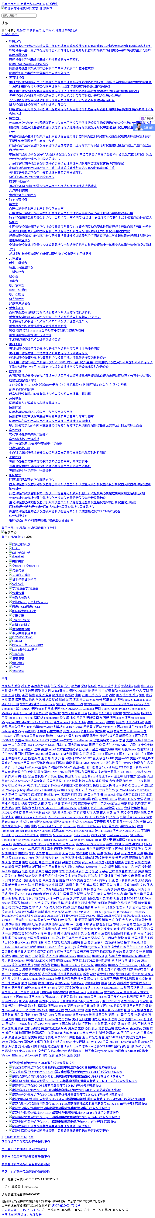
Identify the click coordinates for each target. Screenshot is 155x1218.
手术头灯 (36, 339)
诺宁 (96, 884)
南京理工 (21, 1037)
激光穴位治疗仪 (132, 154)
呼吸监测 (71, 30)
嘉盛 (25, 907)
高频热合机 (28, 493)
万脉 (116, 898)
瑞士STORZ (87, 960)
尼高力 (98, 942)
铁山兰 (138, 753)
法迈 (49, 956)
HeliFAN (146, 713)
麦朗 (146, 690)
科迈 (150, 762)
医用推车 (15, 416)
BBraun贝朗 (35, 645)
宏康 (111, 857)
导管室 (13, 204)
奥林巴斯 (30, 633)
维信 (123, 898)
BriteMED (24, 839)
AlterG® (56, 826)
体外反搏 (33, 231)
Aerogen (53, 817)
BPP (102, 762)
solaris (119, 808)
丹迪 (5, 794)
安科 (150, 938)
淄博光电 (93, 898)
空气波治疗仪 (30, 122)
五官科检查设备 (19, 100)
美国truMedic (68, 808)
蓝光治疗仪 (16, 299)
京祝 (91, 862)
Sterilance (24, 781)
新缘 (42, 956)
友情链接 (20, 1164)
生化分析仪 (128, 502)
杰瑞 (140, 749)
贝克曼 (72, 1028)
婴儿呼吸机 (80, 50)
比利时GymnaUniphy (24, 978)
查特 (67, 933)
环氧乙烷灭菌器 (56, 461)
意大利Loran (131, 731)
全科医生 (85, 1019)
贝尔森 (46, 889)
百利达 (142, 1023)
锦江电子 (84, 803)
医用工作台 (46, 412)
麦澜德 (18, 1028)
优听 (127, 903)
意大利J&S (26, 821)
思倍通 (16, 862)
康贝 (18, 969)
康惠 (117, 889)
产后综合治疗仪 (98, 145)
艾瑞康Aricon (69, 1046)
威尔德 (9, 924)
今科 (127, 808)
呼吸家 (111, 821)
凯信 (71, 866)
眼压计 (49, 86)
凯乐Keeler (33, 606)
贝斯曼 (34, 992)
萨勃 (33, 947)
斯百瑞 (36, 866)
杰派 (54, 912)
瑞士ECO (8, 942)
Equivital (107, 912)
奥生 (147, 969)
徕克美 (75, 686)
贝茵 (127, 987)
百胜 (21, 753)
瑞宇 (55, 924)
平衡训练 (15, 141)
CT (30, 384)
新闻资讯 (38, 528)
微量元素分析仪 (92, 484)
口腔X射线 (137, 109)
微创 (17, 686)
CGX (82, 915)
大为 (64, 866)
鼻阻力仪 (60, 100)
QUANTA (112, 817)
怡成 (40, 903)
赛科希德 (123, 983)
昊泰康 (6, 772)
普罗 (118, 857)
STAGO (71, 880)
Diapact (64, 817)
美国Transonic (134, 1019)
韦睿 (111, 920)
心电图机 (48, 30)
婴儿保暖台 (16, 294)
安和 (145, 907)
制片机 (122, 493)
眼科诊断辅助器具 (82, 82)
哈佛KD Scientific (86, 866)
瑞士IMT (147, 758)
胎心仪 (13, 276)
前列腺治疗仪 (79, 353)
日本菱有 (54, 866)
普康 (105, 857)
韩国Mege (18, 731)
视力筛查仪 (37, 86)
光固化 (74, 109)
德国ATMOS (120, 767)
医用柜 (68, 412)
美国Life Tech (134, 740)
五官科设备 (16, 77)
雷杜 (145, 920)
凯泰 (147, 889)
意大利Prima (131, 992)
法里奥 (82, 978)
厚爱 (131, 803)
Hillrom (70, 924)
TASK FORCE (11, 848)
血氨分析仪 (37, 484)
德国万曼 (33, 938)
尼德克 (64, 996)
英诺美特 (8, 951)
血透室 (13, 312)
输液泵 (62, 425)
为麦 (124, 875)
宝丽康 (141, 776)
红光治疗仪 (137, 145)
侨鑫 (87, 1005)
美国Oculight (100, 956)
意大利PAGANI (140, 983)
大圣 (24, 758)
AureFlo (50, 1019)
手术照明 (15, 339)
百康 (5, 717)
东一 (104, 938)
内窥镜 (110, 375)
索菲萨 (42, 933)
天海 (123, 924)
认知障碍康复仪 (92, 163)
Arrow (116, 744)
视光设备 (15, 95)
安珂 (137, 929)
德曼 (38, 690)
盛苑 (144, 1014)
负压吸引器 (122, 46)
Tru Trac (28, 717)
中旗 (105, 1019)
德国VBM (8, 969)
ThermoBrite (51, 717)
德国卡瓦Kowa (51, 969)
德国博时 (117, 933)
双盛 (21, 767)
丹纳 (123, 817)
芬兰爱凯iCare (116, 996)
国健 (66, 894)
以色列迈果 (19, 744)
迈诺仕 (33, 862)
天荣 (25, 812)
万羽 (49, 898)
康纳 (141, 871)
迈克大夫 (106, 785)
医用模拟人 (16, 403)
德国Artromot (77, 992)
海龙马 (114, 735)
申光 (5, 866)
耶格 (107, 1023)
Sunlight (131, 839)
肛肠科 (13, 479)
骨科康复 (15, 172)
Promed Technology (27, 830)
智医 (42, 808)
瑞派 (21, 875)
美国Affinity (130, 956)
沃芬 (8, 907)
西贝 (77, 889)
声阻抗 (37, 104)
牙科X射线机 (98, 384)
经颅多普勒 (119, 226)
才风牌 (132, 871)
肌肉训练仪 (128, 136)
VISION (50, 744)
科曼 (102, 1032)
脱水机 (77, 493)
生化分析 (15, 502)
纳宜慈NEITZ (73, 1032)
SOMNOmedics (89, 762)
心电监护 (115, 213)
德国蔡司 (17, 987)
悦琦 (96, 785)
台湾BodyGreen (43, 726)
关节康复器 (65, 172)
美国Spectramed (103, 726)
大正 (41, 803)
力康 (146, 1028)
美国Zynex (121, 726)
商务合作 (8, 1164)
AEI (89, 912)
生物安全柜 (28, 466)
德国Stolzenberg (135, 717)
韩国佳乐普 (69, 978)
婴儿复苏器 (16, 285)
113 (20, 1137)
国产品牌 (120, 1046)
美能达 (33, 1001)
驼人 (139, 690)
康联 (32, 880)
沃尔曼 (110, 762)
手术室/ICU (16, 308)
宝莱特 (88, 929)
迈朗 (81, 907)
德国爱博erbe (17, 785)
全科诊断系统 (73, 244)
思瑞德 (108, 686)
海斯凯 (9, 817)
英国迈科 (137, 785)
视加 (76, 951)
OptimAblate (78, 722)
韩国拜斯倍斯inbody (54, 1028)
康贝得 (82, 794)
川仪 (21, 884)
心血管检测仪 (82, 226)
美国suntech (107, 794)
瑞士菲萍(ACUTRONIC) (120, 772)
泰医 (133, 799)
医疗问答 (39, 4)
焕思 (125, 857)
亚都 (119, 821)
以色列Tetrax (95, 992)
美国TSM (18, 956)
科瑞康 (42, 1046)
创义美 (23, 1001)
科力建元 (97, 969)
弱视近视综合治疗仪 (50, 91)
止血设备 (42, 330)
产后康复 (15, 145)
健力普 (12, 690)
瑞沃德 (111, 894)
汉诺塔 (12, 781)
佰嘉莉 (82, 920)
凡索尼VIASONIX (20, 894)
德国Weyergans (133, 704)
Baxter (109, 776)
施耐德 (94, 1005)
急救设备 (15, 46)
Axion (114, 708)
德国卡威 (21, 1019)
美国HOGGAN (47, 947)
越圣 (95, 749)
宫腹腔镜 (21, 380)
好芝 (69, 898)
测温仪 (116, 231)
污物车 (89, 416)
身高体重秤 (122, 244)
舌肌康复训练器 (56, 136)
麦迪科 (135, 987)
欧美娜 (64, 717)
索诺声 (65, 794)
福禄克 (108, 929)
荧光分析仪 (89, 497)
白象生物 (121, 871)
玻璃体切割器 (73, 91)
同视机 (49, 82)
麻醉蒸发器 (62, 59)
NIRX (99, 915)
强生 (21, 584)
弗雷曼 (66, 862)
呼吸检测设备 (18, 235)
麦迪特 (31, 951)
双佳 (121, 1019)
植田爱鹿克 (123, 794)
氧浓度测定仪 (94, 235)
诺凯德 (148, 947)
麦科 (75, 1019)
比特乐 (65, 929)
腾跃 (48, 924)
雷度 (124, 1014)
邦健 (54, 758)
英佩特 (102, 903)
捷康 (8, 929)
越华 (32, 695)
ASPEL (6, 835)
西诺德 (60, 762)
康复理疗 (15, 118)
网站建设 (20, 1214)
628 (31, 1137)
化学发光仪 (59, 497)
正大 (103, 812)
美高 (124, 803)
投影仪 (74, 95)
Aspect (89, 740)
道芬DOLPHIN (103, 1046)
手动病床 (73, 421)
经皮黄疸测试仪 (19, 303)
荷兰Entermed (124, 762)
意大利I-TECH (74, 1010)
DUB (15, 704)
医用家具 (15, 412)
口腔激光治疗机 (59, 109)
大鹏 (83, 898)
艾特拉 (133, 951)
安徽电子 (84, 808)
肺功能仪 (33, 235)
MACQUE (105, 713)
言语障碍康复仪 (113, 163)
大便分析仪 (35, 506)
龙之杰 (59, 1019)
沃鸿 (68, 857)
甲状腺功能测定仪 (42, 100)
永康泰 (41, 731)
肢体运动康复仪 (110, 136)
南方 (99, 717)
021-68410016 (10, 34)
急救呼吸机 (49, 50)
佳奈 (107, 947)
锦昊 (137, 812)
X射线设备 (16, 384)
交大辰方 (44, 1051)
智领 (144, 875)
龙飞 (24, 772)
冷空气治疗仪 (127, 122)
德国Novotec (92, 704)
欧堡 (15, 965)
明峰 (55, 699)
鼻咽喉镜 (88, 375)
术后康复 (15, 195)
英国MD (113, 826)
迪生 (60, 894)
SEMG (148, 772)
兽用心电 (88, 213)
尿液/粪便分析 (18, 506)
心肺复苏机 (43, 46)
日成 (84, 713)
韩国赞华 (125, 735)
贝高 (148, 880)
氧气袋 (89, 68)
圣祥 (25, 695)
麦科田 (136, 907)
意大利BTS (118, 947)
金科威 (55, 929)
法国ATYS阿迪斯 (79, 799)
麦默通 (148, 799)
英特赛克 (37, 686)
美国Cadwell (103, 767)
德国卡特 (68, 713)
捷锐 (137, 762)
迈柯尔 (107, 744)
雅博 (105, 781)
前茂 (61, 920)
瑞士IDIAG (23, 708)
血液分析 (15, 484)
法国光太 (115, 956)
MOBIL (87, 785)
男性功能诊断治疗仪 (62, 348)
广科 (131, 866)
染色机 (131, 493)
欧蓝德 (109, 1028)
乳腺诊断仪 (83, 357)
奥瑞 (55, 871)
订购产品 (20, 1171)
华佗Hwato (86, 1046)
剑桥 (140, 772)
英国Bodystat (52, 790)
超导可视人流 (66, 357)
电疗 (51, 186)
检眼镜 (96, 86)
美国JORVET (124, 753)
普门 (8, 1032)
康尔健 (37, 894)
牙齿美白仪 (28, 109)
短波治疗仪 (62, 127)
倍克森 (41, 951)
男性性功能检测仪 (88, 348)
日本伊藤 (134, 960)
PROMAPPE (23, 722)
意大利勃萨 (123, 880)
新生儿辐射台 (18, 262)
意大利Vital (46, 1014)
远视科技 (8, 686)
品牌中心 (26, 528)
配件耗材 (36, 425)
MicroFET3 (52, 808)
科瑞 (115, 960)
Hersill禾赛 (82, 735)
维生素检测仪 (33, 511)
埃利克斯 (73, 812)
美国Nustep (93, 1001)
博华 (89, 884)
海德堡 (26, 969)
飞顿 (25, 880)
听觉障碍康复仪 (53, 163)
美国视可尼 (15, 749)
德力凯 (65, 942)
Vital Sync (51, 776)
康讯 (78, 695)
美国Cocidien (34, 790)
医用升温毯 (31, 127)
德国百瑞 (25, 1032)
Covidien (79, 740)
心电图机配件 (49, 253)
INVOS (83, 817)
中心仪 (25, 95)
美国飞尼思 (139, 735)
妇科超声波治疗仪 (39, 362)
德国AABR (106, 758)
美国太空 (84, 938)
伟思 (150, 1023)
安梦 (87, 894)
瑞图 (138, 875)
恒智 (120, 942)
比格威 (22, 803)
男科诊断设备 (18, 348)
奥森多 (108, 889)
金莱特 (72, 875)
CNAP (148, 844)
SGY (142, 794)
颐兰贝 (110, 722)
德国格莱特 (138, 938)
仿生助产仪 (105, 362)
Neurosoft (45, 830)
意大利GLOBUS (16, 1023)
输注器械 (15, 425)
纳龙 (28, 875)
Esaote (51, 704)
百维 (32, 889)
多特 (130, 812)
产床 (24, 421)
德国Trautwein (96, 722)
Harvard (93, 776)
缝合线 (68, 321)
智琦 (106, 699)
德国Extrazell (125, 699)
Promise (124, 708)
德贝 (88, 749)
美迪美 (84, 951)
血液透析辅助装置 (30, 312)
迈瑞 (21, 671)
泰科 (134, 933)
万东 (98, 695)
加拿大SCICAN (133, 781)
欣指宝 (33, 799)
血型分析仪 (74, 484)
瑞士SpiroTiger (66, 947)
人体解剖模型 (60, 73)
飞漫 (134, 903)
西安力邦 (86, 812)
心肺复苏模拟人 (49, 403)
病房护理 (15, 398)
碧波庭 (77, 753)
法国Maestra (62, 983)
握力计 (71, 136)
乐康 (130, 929)
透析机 (86, 312)
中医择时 (14, 758)
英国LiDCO (38, 844)
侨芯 (81, 857)
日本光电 (30, 579)
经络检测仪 (22, 159)
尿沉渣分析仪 (70, 506)
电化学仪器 (54, 443)
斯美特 (76, 1023)
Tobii (75, 912)
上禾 (117, 686)
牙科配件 (42, 109)
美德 (80, 880)
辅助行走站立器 (80, 168)
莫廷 (61, 987)
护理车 (34, 416)
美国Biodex (20, 996)
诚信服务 (44, 1141)
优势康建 (141, 803)
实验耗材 (15, 439)
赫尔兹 (25, 903)
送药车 (62, 416)
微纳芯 (46, 699)
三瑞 (74, 933)
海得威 (38, 717)
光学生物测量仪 (123, 82)
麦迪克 (94, 951)
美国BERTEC (51, 996)
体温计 (86, 217)
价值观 (30, 1149)
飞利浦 (25, 620)
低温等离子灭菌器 (33, 461)
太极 (141, 880)
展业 (42, 978)
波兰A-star (87, 731)
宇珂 (35, 884)
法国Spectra (79, 987)
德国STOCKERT (75, 848)
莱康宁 (98, 929)
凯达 (150, 884)
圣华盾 (40, 853)
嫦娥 (58, 862)
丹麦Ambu (87, 965)
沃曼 (80, 894)
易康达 (46, 880)
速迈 (61, 912)
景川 (11, 889)
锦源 (60, 686)
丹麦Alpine (144, 790)
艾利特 (136, 920)
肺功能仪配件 (48, 235)
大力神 (126, 920)
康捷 (116, 929)
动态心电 (127, 213)
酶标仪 (101, 497)
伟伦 (21, 570)
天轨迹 (6, 776)
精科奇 (92, 686)
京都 (110, 731)
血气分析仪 (65, 502)
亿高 (120, 894)
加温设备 (51, 317)
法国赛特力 (101, 740)
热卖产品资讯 (11, 4)
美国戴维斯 (103, 960)
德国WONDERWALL (68, 708)
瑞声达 (90, 767)
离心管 (25, 439)
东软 (5, 690)
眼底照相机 (84, 86)
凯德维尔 (11, 853)
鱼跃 (21, 663)
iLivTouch (28, 857)
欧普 (74, 803)
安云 (85, 862)
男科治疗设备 (18, 353)
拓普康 (25, 575)
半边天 (29, 690)
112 (16, 1137)
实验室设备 (16, 434)
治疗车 (80, 416)
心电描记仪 (28, 213)
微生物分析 (16, 511)
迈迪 (68, 903)
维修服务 (44, 1156)
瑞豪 (75, 781)
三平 (105, 695)
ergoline (109, 915)
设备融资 (44, 1164)
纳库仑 (103, 880)
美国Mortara (22, 942)
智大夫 (49, 857)
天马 (18, 866)
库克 (14, 776)
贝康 (112, 880)
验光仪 (116, 95)
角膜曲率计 (62, 82)
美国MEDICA (134, 844)
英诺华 (120, 722)
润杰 (119, 695)
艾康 (140, 853)
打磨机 (110, 109)
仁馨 (76, 884)
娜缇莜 (108, 875)
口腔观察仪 (122, 109)
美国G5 (113, 965)
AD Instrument (47, 799)
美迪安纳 (20, 951)
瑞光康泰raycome (96, 1051)
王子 (143, 996)
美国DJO (108, 1041)
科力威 (76, 862)
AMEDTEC (31, 835)
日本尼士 (72, 938)
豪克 (73, 894)
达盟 (18, 912)
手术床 (22, 335)
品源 (101, 686)
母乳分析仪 (34, 357)
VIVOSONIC (83, 758)
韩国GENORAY (61, 767)
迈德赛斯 (106, 951)
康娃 (55, 1023)
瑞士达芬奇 (21, 992)
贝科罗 (6, 767)
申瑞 (116, 924)
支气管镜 (142, 375)
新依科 (89, 857)
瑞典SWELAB (135, 722)
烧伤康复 (15, 177)
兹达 (125, 951)
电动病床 (85, 421)
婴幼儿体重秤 (18, 290)
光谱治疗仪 (90, 362)
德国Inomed (48, 749)
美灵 (131, 1014)
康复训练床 (143, 136)
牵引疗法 (60, 186)
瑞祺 (118, 866)
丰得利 (56, 853)
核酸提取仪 (89, 511)
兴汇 (118, 920)
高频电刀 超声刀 (90, 317)
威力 (86, 974)
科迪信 (99, 875)
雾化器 (22, 55)
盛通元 (132, 889)
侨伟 (46, 894)
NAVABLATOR (42, 722)
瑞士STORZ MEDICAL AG (105, 987)
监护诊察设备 (18, 199)
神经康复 (15, 136)
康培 (25, 862)
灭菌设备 (15, 461)
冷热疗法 (91, 186)
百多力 (45, 965)
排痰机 (59, 30)
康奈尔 (104, 735)
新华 (42, 884)
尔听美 (25, 624)
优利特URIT (76, 1051)
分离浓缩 (15, 448)
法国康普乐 (38, 781)
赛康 (91, 942)
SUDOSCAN (96, 817)
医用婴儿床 (59, 421)
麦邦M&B (31, 588)
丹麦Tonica (31, 1014)
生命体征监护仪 (102, 217)
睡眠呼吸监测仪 (19, 240)
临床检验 (15, 475)
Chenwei (88, 839)
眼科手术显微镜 (92, 91)
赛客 (57, 942)
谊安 (21, 658)
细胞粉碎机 (28, 452)
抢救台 (13, 281)
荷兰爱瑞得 (54, 731)
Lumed (106, 708)
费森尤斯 (110, 969)
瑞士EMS (146, 987)
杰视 (55, 956)
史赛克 (138, 969)
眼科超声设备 (36, 82)
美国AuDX (122, 758)
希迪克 (25, 686)
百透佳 (29, 753)
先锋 (61, 903)
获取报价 (68, 1063)
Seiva (77, 835)
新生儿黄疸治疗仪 (21, 267)
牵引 (39, 172)
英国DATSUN (115, 844)
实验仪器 (15, 430)
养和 (138, 866)
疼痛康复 (15, 122)
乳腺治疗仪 (101, 366)
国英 (87, 880)
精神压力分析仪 (101, 231)
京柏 (35, 808)
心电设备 (15, 213)
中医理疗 (15, 154)
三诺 (34, 903)
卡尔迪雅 (35, 812)
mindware (126, 912)
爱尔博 (90, 848)
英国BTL (114, 1014)
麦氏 (96, 758)
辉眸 (5, 884)
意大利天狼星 (106, 974)
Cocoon (39, 744)
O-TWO (27, 637)
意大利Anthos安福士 (55, 690)
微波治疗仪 (46, 127)
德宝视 (15, 983)
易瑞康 (127, 907)
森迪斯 (99, 772)
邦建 (93, 974)
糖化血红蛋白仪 (83, 502)
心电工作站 (101, 213)
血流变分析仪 (112, 484)
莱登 (24, 983)
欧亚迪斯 (28, 912)
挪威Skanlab (63, 960)
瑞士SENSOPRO (112, 704)
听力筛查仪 (59, 104)
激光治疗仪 (95, 127)
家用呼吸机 (95, 50)
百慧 (21, 690)
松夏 (39, 880)
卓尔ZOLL (33, 566)
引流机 (70, 330)
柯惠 (81, 933)
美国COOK (47, 938)
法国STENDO (130, 1001)
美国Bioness (21, 735)
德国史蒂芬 (134, 1005)
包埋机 (113, 493)
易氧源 (15, 772)
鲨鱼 (110, 884)
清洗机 (40, 375)
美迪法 (70, 871)
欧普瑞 (100, 924)
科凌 (130, 969)
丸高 (95, 1010)
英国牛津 (94, 794)
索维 (21, 557)
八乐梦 (39, 1019)
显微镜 (77, 452)
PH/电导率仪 (38, 443)
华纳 (39, 907)
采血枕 (56, 520)
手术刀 (49, 321)
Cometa (21, 915)
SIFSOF (61, 704)
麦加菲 (45, 785)
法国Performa (48, 987)
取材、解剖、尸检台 (50, 493)
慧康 (42, 924)
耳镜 (48, 375)
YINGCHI (8, 920)
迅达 (91, 695)
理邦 (5, 938)
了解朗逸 (20, 1149)
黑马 (8, 974)
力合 (112, 781)
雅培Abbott (122, 1028)
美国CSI (134, 744)
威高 (134, 1023)
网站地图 (8, 1214)
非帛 (62, 871)
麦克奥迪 (147, 744)
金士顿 (118, 776)
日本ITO (61, 744)
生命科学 (15, 452)
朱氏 (32, 853)
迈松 (112, 695)
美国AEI (135, 758)
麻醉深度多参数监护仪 (36, 217)
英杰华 (138, 894)
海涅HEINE (55, 1032)
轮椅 (67, 168)
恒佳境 (127, 821)
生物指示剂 (28, 470)
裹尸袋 (47, 520)
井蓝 (42, 862)
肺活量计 (63, 235)
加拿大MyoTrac (64, 726)
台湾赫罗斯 (69, 969)
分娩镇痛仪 (86, 366)
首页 (5, 528)
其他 (33, 136)
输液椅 (25, 412)
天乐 (116, 978)
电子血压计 (28, 208)
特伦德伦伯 (60, 992)
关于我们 (50, 528)
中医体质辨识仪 (49, 159)
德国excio (37, 708)
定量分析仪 (74, 497)
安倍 (143, 884)
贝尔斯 (39, 912)
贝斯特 (85, 889)
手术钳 (59, 321)
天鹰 (14, 803)
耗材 (25, 389)
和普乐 (133, 695)
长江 (22, 898)
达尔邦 (6, 978)
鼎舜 (11, 866)
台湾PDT (24, 794)
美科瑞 (22, 776)
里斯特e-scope (39, 602)
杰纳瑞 (26, 924)
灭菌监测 (15, 470)
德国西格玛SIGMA (58, 781)
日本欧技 (142, 978)
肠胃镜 (31, 380)
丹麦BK (62, 799)
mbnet (142, 708)
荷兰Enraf (121, 1041)
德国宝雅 (37, 794)
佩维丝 (94, 735)
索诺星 (12, 753)
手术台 (13, 335)
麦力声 (101, 894)
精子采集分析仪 (37, 348)
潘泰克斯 (35, 974)
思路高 (16, 974)
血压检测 (15, 208)
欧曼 (92, 924)
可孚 (14, 767)
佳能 (27, 1028)
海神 (56, 898)
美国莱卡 (8, 992)
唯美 (141, 848)
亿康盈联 (110, 942)
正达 (53, 894)
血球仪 (25, 484)
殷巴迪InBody (17, 938)
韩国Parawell (61, 722)
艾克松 (16, 907)
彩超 (88, 394)
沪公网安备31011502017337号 (21, 1210)
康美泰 (107, 839)
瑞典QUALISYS (56, 735)
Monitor (58, 835)
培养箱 (28, 434)
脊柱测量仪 (34, 244)
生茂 (54, 686)
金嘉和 (92, 903)
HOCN (59, 857)
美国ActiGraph (24, 740)
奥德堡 (36, 969)
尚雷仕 (144, 1001)
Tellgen (18, 826)
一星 (35, 956)
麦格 (39, 695)
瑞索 (129, 817)
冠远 (98, 920)
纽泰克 (119, 862)
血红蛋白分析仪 (56, 484)
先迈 (82, 699)
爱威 (113, 699)
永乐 (105, 826)
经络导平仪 (29, 154)
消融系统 (63, 317)
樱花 (61, 776)
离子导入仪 (44, 154)
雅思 (101, 1028)
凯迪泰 (55, 803)
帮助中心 (8, 1171)
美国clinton (84, 956)
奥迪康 (22, 1005)
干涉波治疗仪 (88, 122)
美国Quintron (21, 844)
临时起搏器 (59, 46)
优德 (108, 690)
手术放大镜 (43, 326)
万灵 (103, 898)
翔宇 (68, 1019)
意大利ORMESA (82, 821)
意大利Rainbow (78, 744)
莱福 (11, 808)
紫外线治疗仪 (45, 177)
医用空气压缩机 (59, 68)
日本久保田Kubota (20, 726)
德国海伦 (79, 767)
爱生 (94, 894)
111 (12, 1137)
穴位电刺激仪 (88, 154)
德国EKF (124, 799)
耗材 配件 (145, 46)
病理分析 (15, 493)
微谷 (35, 875)
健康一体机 (107, 244)
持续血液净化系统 (54, 312)
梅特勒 (42, 1005)
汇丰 (39, 889)
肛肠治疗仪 (46, 479)
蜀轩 (103, 884)
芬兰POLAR (135, 947)
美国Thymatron (70, 965)
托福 (73, 717)
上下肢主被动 (54, 168)
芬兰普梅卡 (42, 767)
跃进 (84, 903)
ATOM (112, 983)
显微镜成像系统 (46, 452)
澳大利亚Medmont (13, 960)
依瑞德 (112, 903)
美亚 (123, 929)
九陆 (72, 853)
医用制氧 (15, 64)
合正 (49, 853)
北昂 (48, 912)
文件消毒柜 (52, 466)
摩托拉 (6, 803)
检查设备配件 (31, 253)
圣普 (62, 924)
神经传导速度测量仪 (59, 226)
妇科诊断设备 (18, 357)
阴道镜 (19, 375)
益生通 (143, 857)
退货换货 (32, 1156)
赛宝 (94, 803)
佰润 (29, 898)
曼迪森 (62, 812)
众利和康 (67, 785)
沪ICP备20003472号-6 (65, 1205)
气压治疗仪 (80, 145)
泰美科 (90, 781)
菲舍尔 (117, 713)
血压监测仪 (43, 208)
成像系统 (30, 375)
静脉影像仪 (49, 425)
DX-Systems (60, 839)
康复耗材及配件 (19, 181)
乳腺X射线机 (81, 384)
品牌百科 (26, 4)
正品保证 (8, 1141)
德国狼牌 (63, 974)
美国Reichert (99, 996)
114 (24, 1137)
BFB (116, 912)
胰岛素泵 (103, 425)
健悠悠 (50, 762)
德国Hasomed (21, 947)
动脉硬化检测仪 (101, 226)
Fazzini (35, 839)
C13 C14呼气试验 (108, 511)
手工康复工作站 (43, 141)
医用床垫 (15, 407)
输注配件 (91, 425)
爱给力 (118, 731)
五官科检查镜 (91, 244)
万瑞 (11, 695)
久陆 (28, 884)
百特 (50, 951)
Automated (44, 826)
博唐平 (80, 717)
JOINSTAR (63, 907)
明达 (54, 812)
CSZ (45, 713)
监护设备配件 (67, 253)
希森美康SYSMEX (110, 1010)
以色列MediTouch (109, 803)
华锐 (69, 762)
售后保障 (20, 1141)
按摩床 (40, 136)
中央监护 (57, 217)
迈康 (63, 898)
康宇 (117, 853)
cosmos (90, 915)
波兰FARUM (103, 830)
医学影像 (15, 371)
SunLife (6, 871)
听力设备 (15, 104)
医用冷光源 (68, 375)
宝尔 (112, 871)
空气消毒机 (83, 466)
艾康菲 (52, 933)
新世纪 (80, 749)
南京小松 (25, 929)
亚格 (78, 772)
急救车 (71, 416)
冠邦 (98, 857)
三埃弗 (105, 933)
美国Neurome (62, 821)
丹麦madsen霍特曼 (103, 808)
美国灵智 (55, 713)
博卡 (115, 830)
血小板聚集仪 (48, 502)
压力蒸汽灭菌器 (77, 461)
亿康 (102, 776)
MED (111, 907)
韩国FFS (30, 731)
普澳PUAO (134, 1046)
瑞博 (105, 920)
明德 (141, 889)
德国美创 (101, 1014)
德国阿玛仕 (123, 974)
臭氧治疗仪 (49, 145)
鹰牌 (118, 749)
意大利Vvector (113, 992)
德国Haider (117, 717)
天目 (98, 708)
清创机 (61, 330)
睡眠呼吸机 (125, 50)
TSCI (30, 744)
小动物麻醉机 (30, 59)
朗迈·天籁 (22, 1010)
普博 (92, 1014)
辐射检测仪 (98, 452)
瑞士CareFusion (128, 965)
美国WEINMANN (52, 772)
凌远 (68, 912)
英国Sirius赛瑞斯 (34, 762)
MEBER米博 (127, 690)
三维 (117, 875)
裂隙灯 (105, 86)
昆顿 (92, 744)
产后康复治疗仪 (31, 145)
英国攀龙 (77, 929)
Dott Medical (86, 830)
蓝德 (100, 853)
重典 (110, 812)
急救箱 (134, 46)
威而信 (76, 903)
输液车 (52, 416)
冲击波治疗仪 (112, 127)
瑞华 (137, 686)
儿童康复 (15, 163)
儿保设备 (15, 258)
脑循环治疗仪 (36, 226)
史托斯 (39, 776)
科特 (74, 794)
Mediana (7, 713)
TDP (146, 749)
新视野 (32, 983)
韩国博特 (133, 996)
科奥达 (109, 862)
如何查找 (44, 1171)
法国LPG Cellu (38, 1010)
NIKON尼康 (116, 1051)
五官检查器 (83, 100)
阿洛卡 (148, 974)
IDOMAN (8, 740)
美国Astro (21, 799)
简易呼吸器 (86, 46)
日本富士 (47, 848)
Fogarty (6, 744)
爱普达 (82, 875)
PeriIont (29, 767)
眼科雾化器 (131, 91)
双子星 (12, 794)
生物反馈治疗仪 (107, 122)
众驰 (137, 1014)
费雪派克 (106, 978)
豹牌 (25, 974)
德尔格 (25, 629)
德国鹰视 (138, 974)
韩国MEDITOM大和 (58, 753)
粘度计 (25, 443)
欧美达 (32, 1005)
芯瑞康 (137, 924)
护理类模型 (28, 73)
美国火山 (118, 848)
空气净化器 (68, 466)
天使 (65, 853)
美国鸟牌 (65, 1023)
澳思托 (135, 942)
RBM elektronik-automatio (42, 915)
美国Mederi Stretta (87, 844)
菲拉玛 (58, 951)
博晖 (86, 924)
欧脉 (64, 790)
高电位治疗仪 (69, 122)
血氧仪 (125, 231)
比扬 (34, 826)
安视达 (139, 862)
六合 (61, 758)
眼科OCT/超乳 (103, 82)
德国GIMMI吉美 (80, 690)
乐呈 (95, 871)
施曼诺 (16, 880)
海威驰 (35, 1028)
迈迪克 (112, 938)
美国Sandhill (128, 826)
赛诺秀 (15, 903)
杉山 (84, 942)
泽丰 (76, 898)
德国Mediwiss (131, 713)
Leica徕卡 (31, 649)
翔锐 (35, 898)
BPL (137, 830)
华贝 (111, 866)
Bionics (85, 835)
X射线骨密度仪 (42, 384)
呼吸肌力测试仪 (140, 235)
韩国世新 (8, 826)
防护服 (38, 520)
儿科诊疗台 (16, 272)
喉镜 (79, 375)
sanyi (71, 790)
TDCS (97, 912)
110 (7, 1137)
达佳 (47, 920)
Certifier (93, 713)
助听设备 (27, 104)
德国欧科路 (92, 983)
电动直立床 (107, 168)
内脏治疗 (27, 168)
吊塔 (48, 335)
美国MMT (108, 753)
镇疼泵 (25, 425)
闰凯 (144, 812)
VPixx (83, 912)
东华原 (99, 1023)
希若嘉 (46, 695)
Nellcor (55, 785)
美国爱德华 (54, 844)
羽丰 (47, 686)
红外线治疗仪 (79, 127)
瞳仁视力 (93, 978)
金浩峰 (9, 1019)
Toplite (114, 740)
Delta (43, 704)
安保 (101, 947)
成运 (124, 889)
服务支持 (8, 1156)
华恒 (45, 907)
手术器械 (15, 321)
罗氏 (94, 1028)
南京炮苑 (136, 1028)
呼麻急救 (15, 41)
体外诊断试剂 (18, 516)
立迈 (136, 821)
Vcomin (124, 835)
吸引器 (79, 330)
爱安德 (60, 938)
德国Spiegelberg (15, 790)
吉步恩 (129, 862)
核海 (82, 781)
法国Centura (32, 987)
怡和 (142, 695)
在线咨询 (56, 1063)
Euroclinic (139, 817)
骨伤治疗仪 (28, 172)
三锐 (99, 744)
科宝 (102, 844)
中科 (55, 884)
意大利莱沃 (25, 965)
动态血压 (57, 208)
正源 (86, 753)
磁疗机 (77, 172)
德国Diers (35, 996)
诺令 (94, 690)
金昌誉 (117, 884)
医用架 (59, 412)
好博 (15, 1032)
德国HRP (95, 753)
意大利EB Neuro (26, 920)
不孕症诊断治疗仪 (21, 366)
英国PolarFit (75, 1005)
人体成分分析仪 (53, 244)
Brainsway (144, 915)
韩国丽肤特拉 (121, 785)
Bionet (133, 708)
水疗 (70, 186)
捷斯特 (17, 812)
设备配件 (67, 520)
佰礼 (95, 799)
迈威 (27, 826)
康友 (148, 871)
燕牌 (150, 933)
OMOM (40, 753)
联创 (62, 699)
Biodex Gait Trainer (89, 826)
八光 (85, 790)
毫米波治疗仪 (143, 362)
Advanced (25, 713)
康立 (31, 1019)
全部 (5, 678)
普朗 (127, 1010)
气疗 (45, 186)
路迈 (62, 880)
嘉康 (77, 713)
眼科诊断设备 (18, 82)
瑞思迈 (96, 1019)
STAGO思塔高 (30, 848)
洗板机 (95, 493)
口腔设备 (15, 109)
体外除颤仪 (28, 46)
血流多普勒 (134, 226)
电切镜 (55, 375)
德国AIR (100, 731)
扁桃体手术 (80, 321)
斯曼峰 (112, 1019)
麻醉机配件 (46, 59)
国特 (52, 960)
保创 (5, 889)
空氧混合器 (140, 50)
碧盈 (48, 871)
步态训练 (82, 136)
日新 (115, 690)
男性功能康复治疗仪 (56, 353)
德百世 (69, 772)
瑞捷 (74, 857)
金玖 (48, 884)
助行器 (95, 168)
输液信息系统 (76, 425)
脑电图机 (66, 231)
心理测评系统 (73, 163)
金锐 (119, 781)
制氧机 (25, 64)
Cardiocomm (9, 839)
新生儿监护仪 (122, 217)
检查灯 (134, 244)
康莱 (18, 889)
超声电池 (70, 394)
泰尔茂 (121, 969)
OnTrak (108, 853)
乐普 (126, 884)
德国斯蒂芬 (39, 1032)
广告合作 (32, 1164)
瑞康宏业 (46, 835)
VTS (62, 915)
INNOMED (126, 830)
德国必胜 (58, 889)
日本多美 (46, 992)
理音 (41, 942)
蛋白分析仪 (43, 497)
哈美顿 (125, 1023)
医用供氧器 (77, 68)
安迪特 (9, 799)
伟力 (52, 907)
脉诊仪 (56, 154)
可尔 (91, 875)
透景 (99, 699)
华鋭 (5, 749)
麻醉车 (43, 416)
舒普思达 (58, 695)
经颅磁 (25, 136)
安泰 (125, 866)
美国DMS (106, 1005)
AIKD (125, 744)
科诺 (127, 933)
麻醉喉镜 (73, 46)
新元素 (12, 884)
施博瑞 (46, 929)
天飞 (68, 920)
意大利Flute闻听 (140, 767)
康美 (134, 880)
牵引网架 (27, 141)
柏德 (147, 862)
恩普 (122, 740)
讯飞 (104, 907)
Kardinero (113, 835)
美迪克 (95, 933)
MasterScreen (97, 790)
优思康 (131, 853)
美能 (21, 561)
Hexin (98, 839)
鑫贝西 (16, 871)
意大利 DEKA (108, 799)
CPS (117, 915)
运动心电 (76, 213)
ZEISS (69, 889)
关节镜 (131, 375)
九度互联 (35, 1214)
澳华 (21, 654)
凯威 (5, 894)
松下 (78, 790)
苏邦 (48, 758)
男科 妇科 (15, 344)
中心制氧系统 (39, 64)
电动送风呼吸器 (37, 68)
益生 (144, 762)
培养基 (34, 439)
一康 (8, 933)
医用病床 (15, 421)
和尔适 (52, 875)
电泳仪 (86, 452)
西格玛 (75, 942)
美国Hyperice (63, 1014)
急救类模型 (43, 73)
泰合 (55, 880)
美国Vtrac (68, 844)
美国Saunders (71, 731)
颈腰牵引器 (114, 154)
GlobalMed (136, 835)
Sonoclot (7, 844)
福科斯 (89, 907)
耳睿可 (69, 758)
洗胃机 (74, 317)
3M (18, 666)
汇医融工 (88, 1023)
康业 (11, 912)
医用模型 (15, 73)
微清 (104, 983)
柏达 (32, 699)
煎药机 (74, 154)
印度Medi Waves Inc (65, 830)
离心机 (25, 448)
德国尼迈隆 (56, 1010)
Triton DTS (15, 717)
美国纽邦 (88, 772)
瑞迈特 (26, 866)
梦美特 (135, 808)
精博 (36, 704)
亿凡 (121, 903)
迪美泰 (37, 713)
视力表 (92, 95)
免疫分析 (15, 497)
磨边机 (65, 95)
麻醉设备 (15, 59)
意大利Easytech (87, 947)
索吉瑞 (48, 942)
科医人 (28, 749)
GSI (19, 640)
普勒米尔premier (12, 762)
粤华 (76, 762)
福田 (21, 615)
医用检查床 (43, 421)
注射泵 (122, 425)
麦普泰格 (100, 821)
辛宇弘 (103, 871)
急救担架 (109, 46)
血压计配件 (83, 253)
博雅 (98, 781)
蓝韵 (54, 903)
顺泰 (58, 978)
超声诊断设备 (18, 394)
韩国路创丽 (103, 848)
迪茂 (48, 803)
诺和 (123, 812)
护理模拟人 (31, 403)
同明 (98, 907)
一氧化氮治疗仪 (31, 50)
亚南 (54, 920)
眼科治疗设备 (18, 91)
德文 (125, 695)
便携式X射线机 (62, 384)
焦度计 (83, 95)
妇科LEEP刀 (59, 362)
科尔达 (99, 862)
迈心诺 (95, 938)
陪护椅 (34, 412)
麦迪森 (32, 803)
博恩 (91, 920)
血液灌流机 (74, 312)
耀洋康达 (82, 853)
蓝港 (69, 699)
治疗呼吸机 (65, 50)
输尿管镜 (121, 375)
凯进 (79, 924)
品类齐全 (32, 1141)
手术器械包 (28, 321)
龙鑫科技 (127, 686)
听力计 (46, 104)
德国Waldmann (57, 1005)
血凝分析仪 (137, 484)
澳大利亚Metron (138, 1041)
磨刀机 (68, 493)
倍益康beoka (59, 1051)
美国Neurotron (43, 821)
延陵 (35, 924)
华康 (41, 758)
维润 (32, 871)
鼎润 (69, 884)
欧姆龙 (25, 544)
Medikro (141, 839)
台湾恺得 (34, 772)
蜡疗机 (34, 159)
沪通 (11, 1037)
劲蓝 (150, 821)
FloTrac (148, 740)
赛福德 (133, 857)
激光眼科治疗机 (113, 91)
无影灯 (46, 339)
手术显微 (15, 326)
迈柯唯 (58, 848)
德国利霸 (8, 1014)
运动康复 (15, 186)
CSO (14, 875)
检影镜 (72, 86)
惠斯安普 (18, 933)
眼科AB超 (61, 86)
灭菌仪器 (15, 457)
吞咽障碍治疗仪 (49, 122)
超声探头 (57, 394)
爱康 (40, 920)
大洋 (140, 799)
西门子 (25, 552)
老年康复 (15, 168)
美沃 (88, 969)
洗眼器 (31, 91)
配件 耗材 (15, 389)
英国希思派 (127, 978)
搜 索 (5, 23)
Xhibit (92, 853)
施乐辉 (69, 695)
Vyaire (94, 880)
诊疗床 (31, 421)
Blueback (46, 839)
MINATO (31, 933)
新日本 (6, 987)
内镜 (12, 375)
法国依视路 (49, 974)
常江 (62, 884)
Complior (88, 708)
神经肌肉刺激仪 (31, 186)
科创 (18, 695)
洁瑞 (37, 749)
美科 (60, 933)
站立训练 (94, 136)
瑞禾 (18, 924)
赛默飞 (42, 1037)
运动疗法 (79, 186)
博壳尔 (68, 951)
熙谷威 (48, 708)
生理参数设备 (18, 226)
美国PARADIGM (37, 960)
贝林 (8, 880)
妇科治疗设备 (18, 362)
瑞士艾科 (131, 848)
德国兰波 (146, 1010)
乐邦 (82, 884)
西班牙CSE (98, 835)
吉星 (101, 690)
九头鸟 (102, 866)
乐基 (25, 871)
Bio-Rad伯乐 (133, 1051)
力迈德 (6, 875)
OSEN (50, 978)
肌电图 (22, 231)
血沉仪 (125, 484)
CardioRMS (41, 740)
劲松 (5, 785)
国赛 (106, 717)
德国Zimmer (80, 1014)
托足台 (40, 335)
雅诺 (16, 713)
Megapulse (8, 722)
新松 (121, 938)
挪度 (15, 898)
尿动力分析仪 (52, 506)
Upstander (18, 835)
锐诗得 (62, 875)
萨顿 (8, 956)
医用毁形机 (40, 434)
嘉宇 (32, 907)
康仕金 (36, 929)
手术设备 (15, 317)
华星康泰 (147, 686)
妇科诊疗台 (98, 357)
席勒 (5, 1037)
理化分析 (15, 443)
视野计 (71, 100)
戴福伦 (43, 875)
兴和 (68, 987)
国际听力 (30, 611)
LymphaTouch (142, 699)
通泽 (74, 907)
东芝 (75, 960)
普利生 (12, 1005)
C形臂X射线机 (117, 384)
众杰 (5, 699)
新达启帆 (41, 817)
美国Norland (73, 776)
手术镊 (40, 321)
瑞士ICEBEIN (111, 1001)
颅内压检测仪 (73, 217)
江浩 (119, 907)
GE (18, 548)
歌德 (28, 956)
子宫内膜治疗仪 (43, 366)
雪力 (71, 735)
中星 (74, 920)
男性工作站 (34, 353)
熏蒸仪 (102, 154)
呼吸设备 (15, 50)
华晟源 (49, 862)
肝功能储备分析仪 (39, 394)
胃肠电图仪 (37, 317)
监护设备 (15, 217)
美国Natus (97, 889)
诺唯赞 (90, 717)
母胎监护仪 (138, 217)
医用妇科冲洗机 (123, 362)
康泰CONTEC (28, 1051)
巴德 (144, 929)
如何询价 (32, 1171)
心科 (88, 1028)
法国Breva (77, 983)
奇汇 (45, 866)
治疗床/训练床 (18, 190)
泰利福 (115, 1023)
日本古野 (130, 776)
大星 (128, 938)
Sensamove (69, 826)
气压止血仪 (134, 425)
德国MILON (75, 704)
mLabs (73, 817)
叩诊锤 (143, 244)
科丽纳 (117, 951)
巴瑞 (84, 776)
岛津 (127, 942)
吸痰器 (98, 46)
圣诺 (88, 871)
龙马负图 (24, 1046)
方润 (85, 695)
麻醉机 (74, 59)
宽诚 (149, 695)
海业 (8, 862)
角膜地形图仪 (21, 86)
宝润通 (145, 830)
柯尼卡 (141, 933)
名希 (129, 924)
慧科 (15, 929)
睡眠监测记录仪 (49, 231)
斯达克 (32, 758)
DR (25, 384)
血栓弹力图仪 (30, 502)
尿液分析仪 (87, 506)
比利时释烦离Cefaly (73, 1001)
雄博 (81, 1028)
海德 (25, 889)
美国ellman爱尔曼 (61, 740)
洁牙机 (83, 109)
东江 (67, 686)
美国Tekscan (37, 735)
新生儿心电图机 (59, 213)
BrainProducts (129, 915)
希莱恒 (142, 903)
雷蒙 (37, 965)
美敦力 (25, 597)
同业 (109, 924)
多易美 (39, 871)
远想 (87, 933)
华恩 (8, 857)
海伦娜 (135, 1010)
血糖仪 (98, 502)
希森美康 (120, 1005)
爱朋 (84, 686)
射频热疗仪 (16, 127)
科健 (145, 1005)
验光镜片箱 (52, 95)
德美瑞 (55, 965)
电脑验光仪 (34, 30)
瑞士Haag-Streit (80, 996)
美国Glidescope (25, 817)
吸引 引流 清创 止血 (22, 330)
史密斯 (135, 1032)
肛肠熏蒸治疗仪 (28, 479)
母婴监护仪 (49, 357)
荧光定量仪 (65, 452)
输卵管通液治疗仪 (66, 366)
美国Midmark (67, 956)
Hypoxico (72, 915)
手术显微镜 (59, 326)
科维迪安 (76, 974)
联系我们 (52, 4)
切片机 (140, 493)
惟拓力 (26, 808)
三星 (143, 1032)
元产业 (93, 1032)
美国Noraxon (52, 794)
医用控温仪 (28, 177)
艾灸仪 (65, 154)
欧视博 (122, 960)
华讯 (39, 699)
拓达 (47, 903)
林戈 (142, 951)
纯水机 (40, 466)
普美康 (32, 1037)
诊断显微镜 (28, 326)
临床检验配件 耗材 (21, 520)
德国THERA (46, 983)
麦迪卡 (65, 803)
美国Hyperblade (49, 1001)
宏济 (11, 699)
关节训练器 (49, 172)
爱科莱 (18, 1014)
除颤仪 (21, 30)
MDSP (78, 785)
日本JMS (145, 965)
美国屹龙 (144, 956)
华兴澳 (128, 894)
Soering (90, 699)
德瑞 (76, 699)
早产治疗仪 (75, 362)
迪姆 (34, 942)
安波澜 (146, 866)
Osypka (16, 857)
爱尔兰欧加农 (66, 749)
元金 (85, 1032)
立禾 (131, 875)
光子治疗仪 (28, 195)
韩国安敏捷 (106, 749)
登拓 (143, 821)
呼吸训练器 (110, 50)
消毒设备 (15, 466)
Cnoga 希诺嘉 (83, 726)
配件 (31, 389)
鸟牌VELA (33, 785)
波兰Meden (136, 726)
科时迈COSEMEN (39, 1023)
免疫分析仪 (28, 497)
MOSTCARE (135, 898)
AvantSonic (76, 839)
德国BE (23, 853)
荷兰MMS (26, 704)
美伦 (124, 853)
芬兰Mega (112, 790)
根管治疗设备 (97, 109)
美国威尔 (101, 965)
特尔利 (134, 884)
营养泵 (113, 425)
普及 (31, 776)
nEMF (46, 812)
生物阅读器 (43, 470)
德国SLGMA (127, 790)
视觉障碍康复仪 (31, 163)
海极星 (12, 1046)
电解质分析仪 (112, 502)
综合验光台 (104, 95)
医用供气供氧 (18, 68)
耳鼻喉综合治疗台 (103, 100)
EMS (109, 898)
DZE (135, 794)
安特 (42, 898)
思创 (116, 812)
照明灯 (25, 339)
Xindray (68, 835)
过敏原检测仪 (51, 511)
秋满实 (79, 871)
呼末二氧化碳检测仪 (116, 235)
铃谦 (21, 593)
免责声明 (20, 1156)
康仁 (25, 699)
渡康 (88, 1010)
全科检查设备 (18, 244)
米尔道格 (119, 839)
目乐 (81, 969)
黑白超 (80, 394)
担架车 (25, 416)
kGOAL (7, 704)
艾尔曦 (39, 857)
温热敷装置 (65, 145)
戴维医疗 (54, 1046)
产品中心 (14, 528)
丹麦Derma (129, 749)
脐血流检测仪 (82, 231)
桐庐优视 (8, 1028)
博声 (18, 699)
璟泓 (18, 808)
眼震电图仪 (37, 95)
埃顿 (147, 781)
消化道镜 (100, 375)
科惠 (34, 1046)
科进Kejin (11, 1051)
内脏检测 (39, 168)
